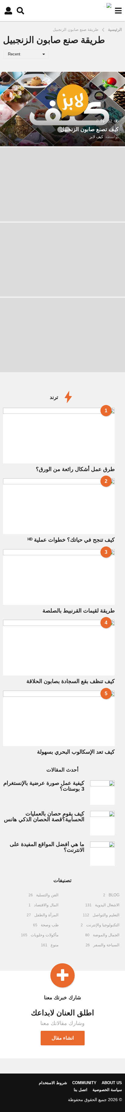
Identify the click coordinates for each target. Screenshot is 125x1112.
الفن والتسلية (47, 895)
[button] (118, 11)
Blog (114, 895)
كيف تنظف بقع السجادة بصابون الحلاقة (70, 681)
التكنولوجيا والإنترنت (103, 925)
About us (112, 1082)
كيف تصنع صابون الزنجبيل (89, 129)
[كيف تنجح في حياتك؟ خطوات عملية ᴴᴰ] (59, 506)
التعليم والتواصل (106, 915)
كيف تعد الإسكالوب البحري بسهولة (76, 752)
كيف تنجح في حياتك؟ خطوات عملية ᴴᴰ (71, 540)
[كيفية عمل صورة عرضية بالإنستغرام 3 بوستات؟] (102, 792)
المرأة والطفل (46, 915)
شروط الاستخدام (53, 1082)
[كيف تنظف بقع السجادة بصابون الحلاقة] (59, 647)
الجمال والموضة (106, 935)
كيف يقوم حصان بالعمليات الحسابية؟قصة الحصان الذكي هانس (44, 816)
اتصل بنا (80, 1089)
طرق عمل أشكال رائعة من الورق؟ (75, 469)
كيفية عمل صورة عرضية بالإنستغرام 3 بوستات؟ (43, 786)
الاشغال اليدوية (107, 905)
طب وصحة (50, 925)
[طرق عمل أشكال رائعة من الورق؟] (59, 435)
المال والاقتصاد (46, 905)
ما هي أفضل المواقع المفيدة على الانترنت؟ (47, 847)
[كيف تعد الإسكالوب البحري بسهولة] (59, 718)
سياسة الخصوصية (107, 1089)
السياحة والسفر (106, 945)
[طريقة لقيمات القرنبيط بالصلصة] (59, 577)
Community (84, 1082)
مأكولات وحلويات (45, 935)
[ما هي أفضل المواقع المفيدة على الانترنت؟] (102, 853)
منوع (55, 945)
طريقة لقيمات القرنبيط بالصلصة (78, 611)
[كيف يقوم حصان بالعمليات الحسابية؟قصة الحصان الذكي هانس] (102, 823)
